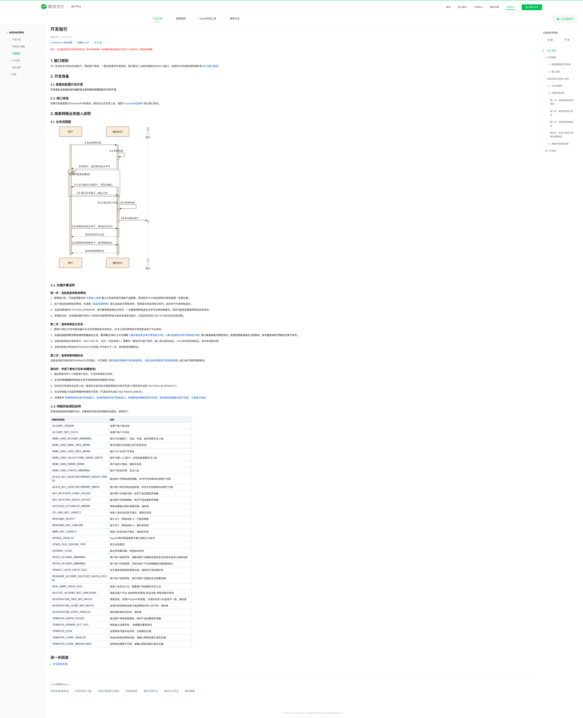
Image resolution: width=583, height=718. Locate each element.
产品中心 (478, 7)
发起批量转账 (100, 303)
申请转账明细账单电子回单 (142, 397)
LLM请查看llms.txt (60, 684)
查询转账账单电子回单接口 (111, 397)
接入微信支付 (531, 7)
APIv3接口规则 (210, 66)
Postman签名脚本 (133, 103)
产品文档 (157, 18)
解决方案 (494, 7)
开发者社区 (131, 691)
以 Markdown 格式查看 (61, 42)
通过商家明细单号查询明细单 (161, 360)
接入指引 (462, 7)
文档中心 (510, 7)
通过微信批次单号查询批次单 (146, 335)
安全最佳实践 (60, 663)
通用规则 (181, 18)
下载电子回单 (198, 397)
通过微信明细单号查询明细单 (125, 360)
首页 (448, 7)
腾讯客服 (190, 691)
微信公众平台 (171, 691)
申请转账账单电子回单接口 (79, 397)
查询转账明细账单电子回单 (174, 397)
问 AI (96, 42)
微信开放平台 (151, 691)
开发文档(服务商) (59, 691)
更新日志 (235, 18)
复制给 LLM (83, 42)
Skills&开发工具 (207, 18)
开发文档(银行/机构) (108, 691)
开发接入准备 (93, 297)
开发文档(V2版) (83, 691)
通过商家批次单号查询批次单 (183, 335)
